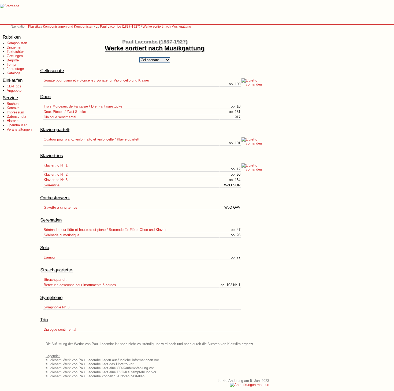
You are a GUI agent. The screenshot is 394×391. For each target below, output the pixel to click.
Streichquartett (55, 280)
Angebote (14, 90)
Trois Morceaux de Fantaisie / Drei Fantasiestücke (83, 106)
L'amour (50, 257)
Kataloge (13, 73)
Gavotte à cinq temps (60, 207)
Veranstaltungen (19, 129)
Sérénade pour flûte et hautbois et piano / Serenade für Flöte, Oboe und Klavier (105, 230)
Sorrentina (52, 185)
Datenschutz (16, 117)
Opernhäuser (17, 125)
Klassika (34, 26)
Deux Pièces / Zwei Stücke (65, 112)
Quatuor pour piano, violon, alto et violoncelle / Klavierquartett (91, 139)
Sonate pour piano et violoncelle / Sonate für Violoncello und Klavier (96, 80)
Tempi (11, 64)
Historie (12, 121)
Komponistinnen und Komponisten (68, 26)
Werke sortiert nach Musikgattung (167, 26)
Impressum (15, 112)
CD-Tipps (14, 86)
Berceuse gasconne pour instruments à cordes (80, 285)
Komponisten (17, 43)
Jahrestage (15, 69)
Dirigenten (14, 47)
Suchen (12, 104)
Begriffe (13, 60)
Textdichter (15, 52)
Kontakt (13, 108)
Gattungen (15, 56)
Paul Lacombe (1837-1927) (120, 26)
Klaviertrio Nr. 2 (56, 174)
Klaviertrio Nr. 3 (56, 180)
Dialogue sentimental (60, 117)
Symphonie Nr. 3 (56, 307)
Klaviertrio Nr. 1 (56, 165)
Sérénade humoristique (61, 235)
